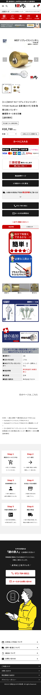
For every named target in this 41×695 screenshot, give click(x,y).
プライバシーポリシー (9, 680)
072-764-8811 (20, 206)
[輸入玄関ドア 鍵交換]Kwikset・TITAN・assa (22, 418)
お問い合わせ (6, 671)
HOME (4, 418)
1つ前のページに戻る (20, 183)
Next (36, 59)
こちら (25, 360)
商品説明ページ (20, 176)
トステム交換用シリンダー (17, 11)
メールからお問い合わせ (20, 581)
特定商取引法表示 (8, 675)
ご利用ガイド (6, 666)
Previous (5, 59)
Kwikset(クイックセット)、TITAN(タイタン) (16, 420)
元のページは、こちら (28, 394)
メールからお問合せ (20, 213)
